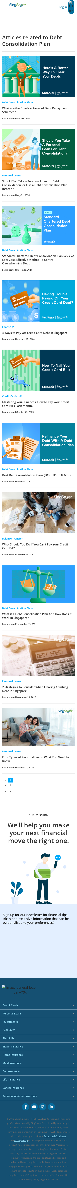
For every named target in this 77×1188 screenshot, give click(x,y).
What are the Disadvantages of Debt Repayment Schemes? (35, 110)
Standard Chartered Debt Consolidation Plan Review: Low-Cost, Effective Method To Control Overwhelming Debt (38, 260)
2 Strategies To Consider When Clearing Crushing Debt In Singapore (35, 689)
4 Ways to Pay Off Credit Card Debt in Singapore (35, 333)
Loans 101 (8, 327)
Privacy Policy (21, 1140)
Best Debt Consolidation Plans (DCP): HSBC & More (36, 475)
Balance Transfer (12, 538)
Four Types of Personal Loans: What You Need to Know (35, 759)
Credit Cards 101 (12, 396)
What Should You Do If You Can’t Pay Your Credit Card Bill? (35, 546)
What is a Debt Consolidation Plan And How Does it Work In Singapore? (36, 616)
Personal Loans (11, 175)
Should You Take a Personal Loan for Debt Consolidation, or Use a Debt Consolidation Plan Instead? (34, 185)
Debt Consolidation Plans (17, 102)
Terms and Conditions (55, 1136)
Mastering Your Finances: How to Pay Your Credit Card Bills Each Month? (35, 404)
